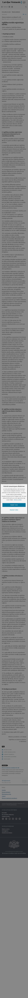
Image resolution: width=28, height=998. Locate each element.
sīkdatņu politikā (17, 499)
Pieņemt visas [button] (14, 505)
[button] (14, 510)
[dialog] (14, 499)
